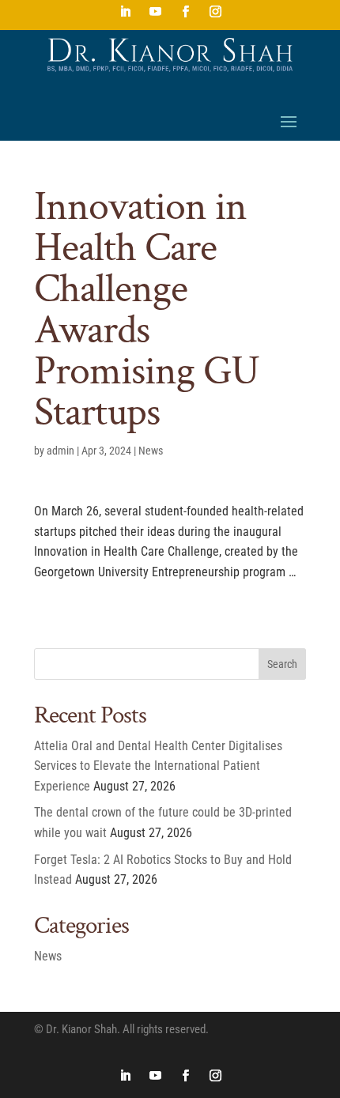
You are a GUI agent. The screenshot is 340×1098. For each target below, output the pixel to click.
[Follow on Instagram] (215, 12)
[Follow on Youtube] (155, 12)
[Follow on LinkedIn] (125, 12)
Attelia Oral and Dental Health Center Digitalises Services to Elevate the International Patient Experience (158, 766)
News (150, 450)
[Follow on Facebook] (185, 12)
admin (60, 450)
